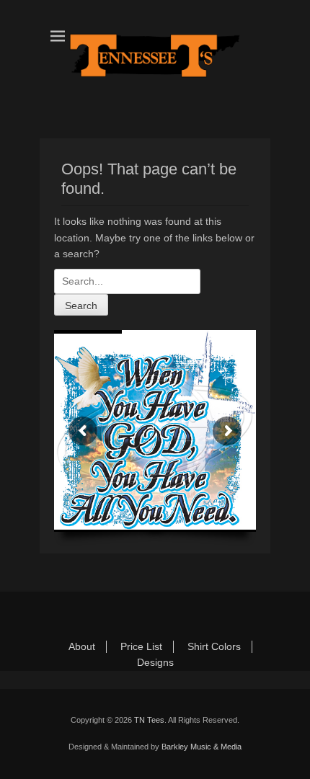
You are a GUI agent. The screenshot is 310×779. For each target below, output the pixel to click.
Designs (155, 662)
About (81, 646)
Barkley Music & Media (201, 746)
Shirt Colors (214, 646)
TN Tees (149, 720)
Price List (141, 646)
